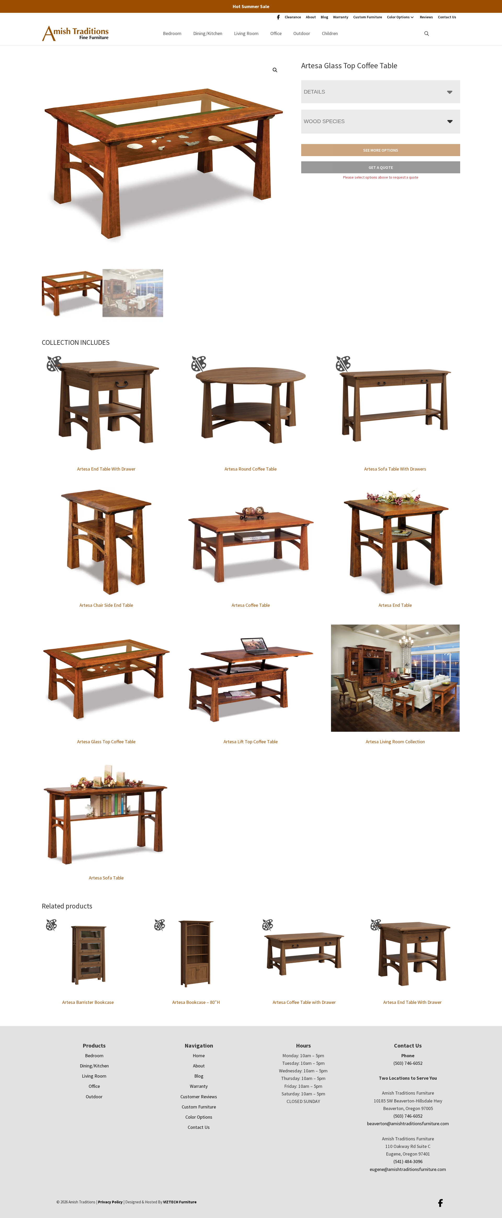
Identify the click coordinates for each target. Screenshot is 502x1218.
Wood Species (324, 121)
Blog (324, 17)
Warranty (340, 17)
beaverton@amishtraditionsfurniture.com (408, 1123)
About (311, 17)
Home (199, 1056)
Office (276, 33)
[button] (275, 70)
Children (330, 33)
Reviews (426, 17)
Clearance (293, 17)
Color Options (398, 17)
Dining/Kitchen (207, 33)
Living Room (246, 33)
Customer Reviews (198, 1097)
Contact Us (447, 17)
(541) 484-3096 (408, 1161)
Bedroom (172, 33)
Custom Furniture (367, 17)
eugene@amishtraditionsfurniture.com (408, 1169)
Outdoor (301, 33)
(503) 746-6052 (408, 1063)
